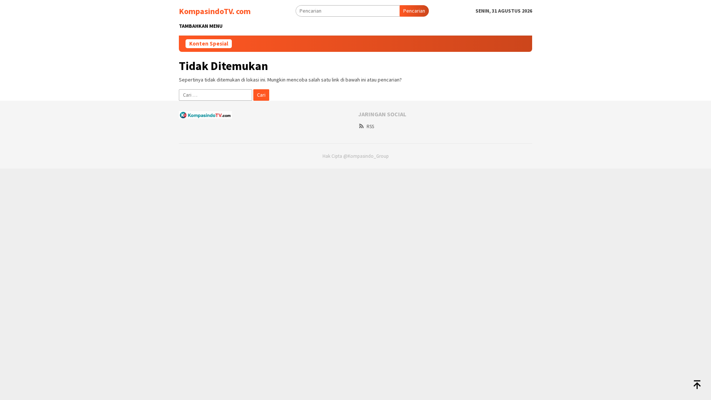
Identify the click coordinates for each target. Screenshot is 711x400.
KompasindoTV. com (215, 11)
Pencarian (414, 10)
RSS (370, 126)
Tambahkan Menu (201, 26)
